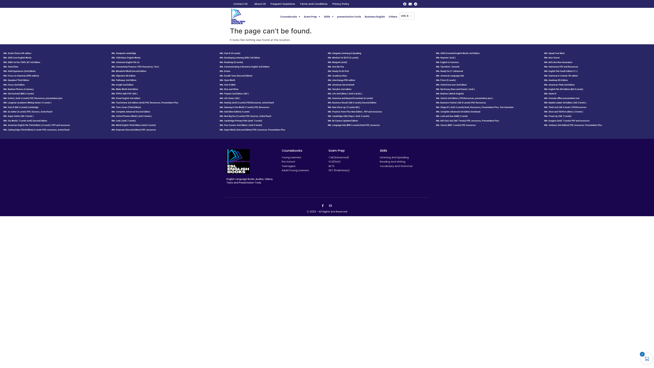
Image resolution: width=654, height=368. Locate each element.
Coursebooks (288, 16)
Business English (375, 16)
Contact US (240, 4)
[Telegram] (415, 4)
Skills (327, 16)
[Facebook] (404, 4)
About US (260, 4)
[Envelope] (410, 4)
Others (393, 16)
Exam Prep (310, 16)
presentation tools (349, 16)
